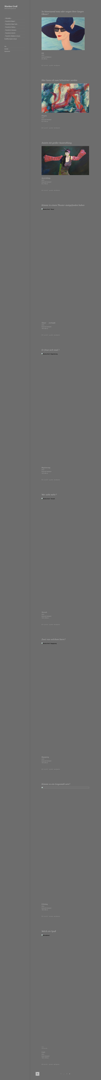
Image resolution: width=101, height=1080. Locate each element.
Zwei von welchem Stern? (54, 639)
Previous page (37, 1074)
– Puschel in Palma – (10, 27)
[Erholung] (65, 842)
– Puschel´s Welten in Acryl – (12, 36)
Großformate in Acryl (10, 39)
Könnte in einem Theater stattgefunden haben (63, 205)
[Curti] (61, 990)
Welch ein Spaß (49, 931)
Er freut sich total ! (50, 350)
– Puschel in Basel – (10, 21)
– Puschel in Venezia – (10, 30)
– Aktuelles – (8, 18)
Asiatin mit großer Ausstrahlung (57, 142)
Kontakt (6, 49)
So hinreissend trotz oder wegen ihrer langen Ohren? (63, 12)
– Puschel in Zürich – (10, 33)
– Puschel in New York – (11, 24)
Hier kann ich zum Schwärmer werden (59, 80)
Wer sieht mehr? (49, 494)
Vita (5, 46)
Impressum (7, 51)
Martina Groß (10, 6)
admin (52, 65)
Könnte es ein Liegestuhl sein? (56, 784)
